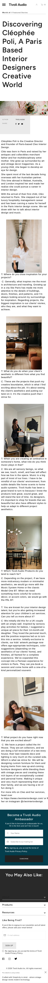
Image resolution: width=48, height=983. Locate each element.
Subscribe (24, 859)
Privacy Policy (16, 953)
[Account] (37, 5)
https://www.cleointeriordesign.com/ (23, 798)
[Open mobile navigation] (4, 4)
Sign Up (9, 946)
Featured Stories (20, 12)
